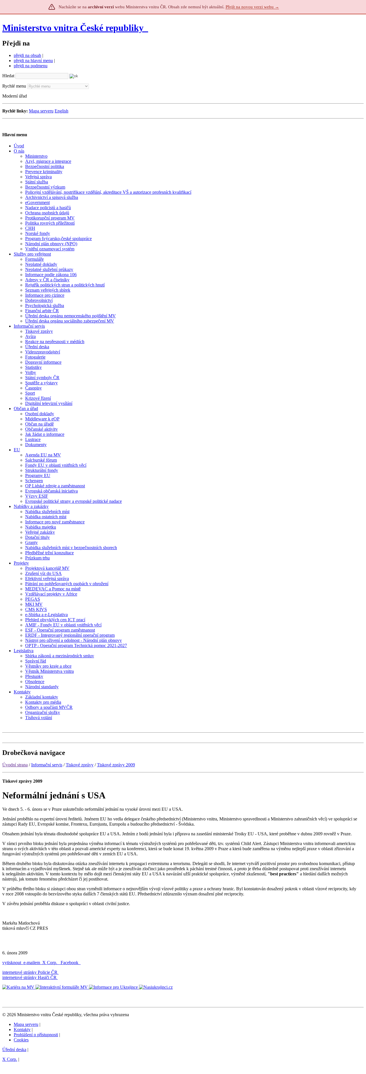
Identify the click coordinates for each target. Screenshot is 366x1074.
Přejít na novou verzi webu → (252, 7)
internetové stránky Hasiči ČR (29, 977)
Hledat (8, 75)
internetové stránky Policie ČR (29, 972)
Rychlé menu (14, 86)
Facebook (70, 962)
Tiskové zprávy (80, 764)
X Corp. (50, 962)
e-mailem (31, 962)
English (61, 110)
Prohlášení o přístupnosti (36, 1034)
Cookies (21, 1039)
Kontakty (22, 1029)
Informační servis (46, 764)
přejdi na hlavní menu (33, 60)
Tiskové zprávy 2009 (116, 764)
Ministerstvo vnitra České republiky (73, 28)
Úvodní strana (15, 764)
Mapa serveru (41, 110)
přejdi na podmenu (30, 65)
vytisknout (11, 962)
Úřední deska (14, 1049)
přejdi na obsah (27, 55)
